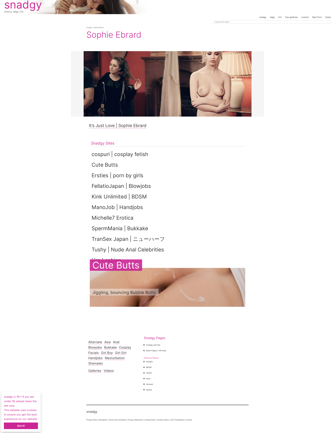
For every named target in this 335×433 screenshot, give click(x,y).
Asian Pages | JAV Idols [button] (156, 350)
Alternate (95, 342)
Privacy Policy (91, 420)
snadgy (262, 17)
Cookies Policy (163, 420)
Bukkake (110, 347)
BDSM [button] (148, 367)
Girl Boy (107, 353)
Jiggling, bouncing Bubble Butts (124, 292)
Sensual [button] (149, 384)
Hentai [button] (149, 390)
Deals (328, 17)
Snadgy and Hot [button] (153, 345)
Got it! (21, 425)
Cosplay (125, 347)
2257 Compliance (177, 420)
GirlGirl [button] (149, 373)
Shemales (95, 363)
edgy (272, 17)
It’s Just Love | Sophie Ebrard (117, 125)
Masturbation (115, 358)
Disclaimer (103, 420)
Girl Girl (120, 353)
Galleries (94, 371)
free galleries (291, 17)
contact (305, 17)
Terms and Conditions (118, 420)
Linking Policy (149, 420)
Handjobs (95, 358)
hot (280, 17)
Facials (93, 353)
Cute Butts (115, 265)
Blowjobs (95, 347)
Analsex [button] (149, 362)
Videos (109, 371)
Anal (116, 342)
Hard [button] (148, 378)
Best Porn (317, 17)
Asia (107, 342)
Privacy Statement (135, 420)
